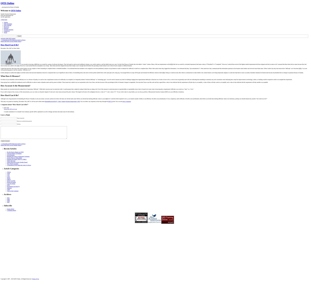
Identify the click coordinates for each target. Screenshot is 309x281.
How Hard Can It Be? (10, 45)
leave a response (127, 101)
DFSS (8, 178)
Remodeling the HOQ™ (51, 101)
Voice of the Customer (12, 191)
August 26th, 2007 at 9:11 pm (10, 109)
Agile (59, 101)
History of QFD (11, 180)
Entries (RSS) (10, 209)
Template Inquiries (8, 29)
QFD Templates (8, 24)
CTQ (8, 176)
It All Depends (10, 155)
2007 (8, 202)
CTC (8, 175)
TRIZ (8, 189)
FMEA (9, 179)
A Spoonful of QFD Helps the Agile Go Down (13, 40)
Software (9, 188)
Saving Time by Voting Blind (14, 158)
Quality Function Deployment (69, 101)
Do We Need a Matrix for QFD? (15, 152)
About (5, 32)
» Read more (4, 19)
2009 (8, 199)
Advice (9, 172)
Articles (6, 22)
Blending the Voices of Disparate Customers (18, 156)
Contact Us (7, 31)
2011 (8, 198)
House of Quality (11, 182)
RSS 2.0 (110, 101)
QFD (78, 101)
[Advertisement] (154, 253)
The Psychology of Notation (14, 153)
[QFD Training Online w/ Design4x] (141, 223)
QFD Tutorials (7, 25)
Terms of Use (35, 279)
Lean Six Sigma (11, 183)
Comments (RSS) (11, 210)
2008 (8, 200)
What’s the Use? (11, 161)
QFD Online (7, 3)
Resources (6, 26)
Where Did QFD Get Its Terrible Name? (11, 41)
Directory (6, 28)
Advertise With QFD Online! (8, 38)
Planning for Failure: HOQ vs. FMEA (16, 159)
